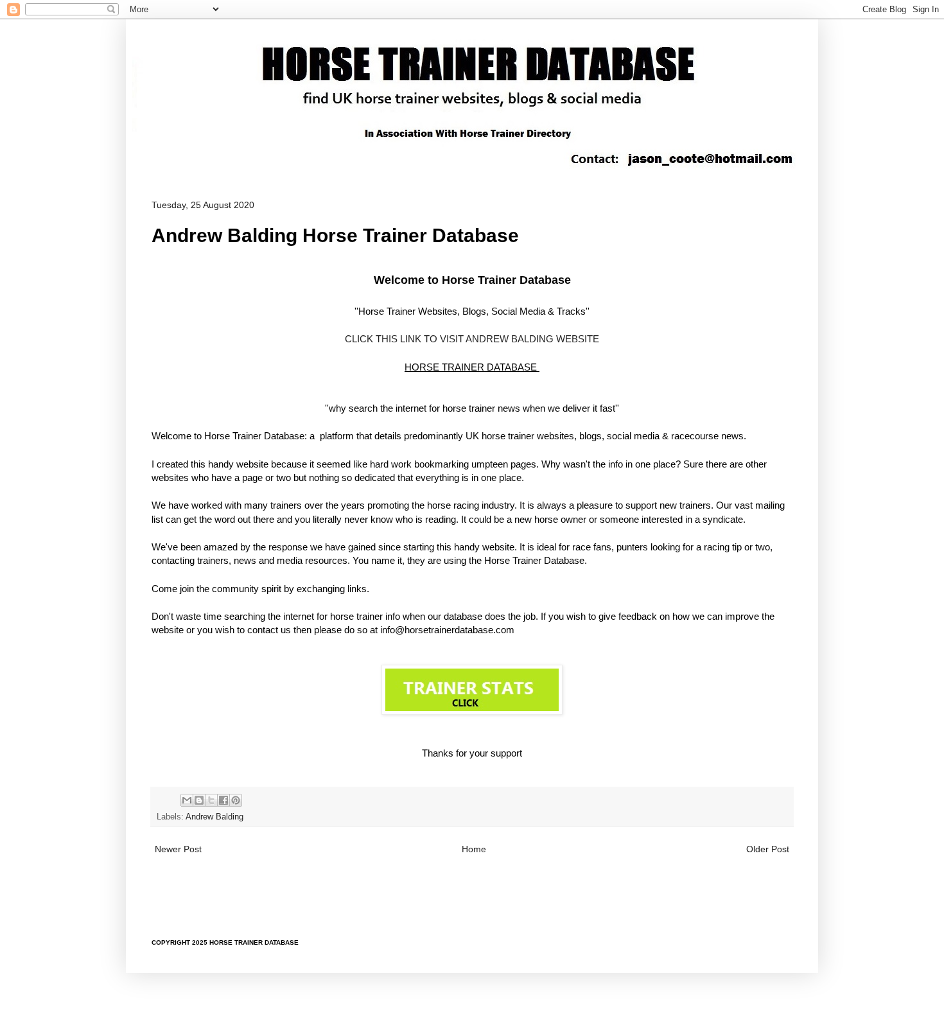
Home (474, 849)
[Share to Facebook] (223, 800)
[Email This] (186, 800)
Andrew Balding (214, 816)
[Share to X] (211, 800)
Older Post (767, 849)
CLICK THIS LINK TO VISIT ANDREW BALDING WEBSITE (472, 338)
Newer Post (178, 849)
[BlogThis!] (199, 800)
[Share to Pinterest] (235, 800)
